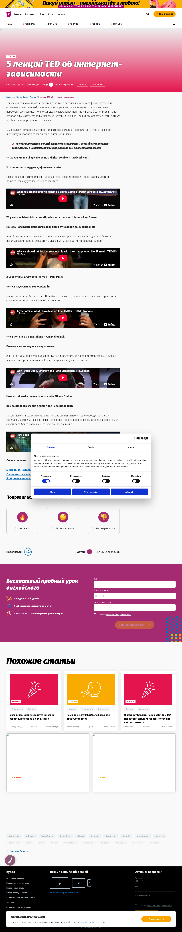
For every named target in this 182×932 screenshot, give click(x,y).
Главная (10, 97)
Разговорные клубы (15, 888)
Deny (52, 492)
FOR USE (117, 24)
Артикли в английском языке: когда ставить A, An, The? (127, 782)
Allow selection (91, 492)
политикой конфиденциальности (118, 615)
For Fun (33, 97)
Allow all (129, 492)
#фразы (30, 836)
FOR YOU (74, 24)
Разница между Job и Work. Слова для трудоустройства (88, 717)
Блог (42, 14)
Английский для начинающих (19, 907)
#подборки (97, 84)
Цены (50, 14)
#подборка (17, 709)
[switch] (76, 481)
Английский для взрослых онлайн (21, 898)
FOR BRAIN (30, 24)
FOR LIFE (52, 24)
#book (81, 836)
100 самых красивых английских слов (31, 782)
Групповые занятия (15, 878)
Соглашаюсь (155, 919)
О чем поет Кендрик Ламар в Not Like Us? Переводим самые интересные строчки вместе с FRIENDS (147, 719)
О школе (17, 14)
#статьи (160, 836)
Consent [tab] (51, 447)
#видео (82, 84)
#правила (103, 709)
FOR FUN (96, 24)
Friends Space (22, 97)
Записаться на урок (131, 624)
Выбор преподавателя (16, 893)
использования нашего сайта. (90, 922)
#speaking (65, 836)
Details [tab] (91, 447)
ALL (10, 24)
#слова (31, 709)
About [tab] (131, 447)
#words (126, 836)
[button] (97, 596)
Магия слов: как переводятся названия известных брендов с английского (32, 717)
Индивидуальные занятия (17, 883)
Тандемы (10, 902)
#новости (144, 709)
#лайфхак (14, 836)
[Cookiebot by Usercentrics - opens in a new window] (136, 438)
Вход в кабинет (166, 14)
